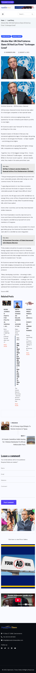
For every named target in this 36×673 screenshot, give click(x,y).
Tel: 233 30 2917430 (9, 637)
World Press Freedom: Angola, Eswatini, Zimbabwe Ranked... (29, 321)
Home (2, 20)
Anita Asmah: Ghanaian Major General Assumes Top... (18, 318)
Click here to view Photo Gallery (18, 539)
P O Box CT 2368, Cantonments (12, 633)
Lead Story (11, 20)
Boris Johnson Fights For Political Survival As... (7, 318)
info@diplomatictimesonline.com (13, 640)
